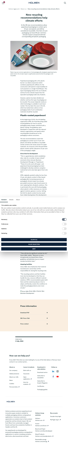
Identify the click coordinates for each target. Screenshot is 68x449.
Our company (13, 370)
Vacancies (26, 373)
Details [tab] (11, 199)
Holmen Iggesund (14, 9)
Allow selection (34, 244)
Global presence (14, 373)
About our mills (13, 377)
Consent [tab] (4, 199)
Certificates (40, 386)
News (11, 380)
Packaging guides (42, 389)
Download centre (42, 372)
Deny (34, 249)
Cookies (11, 383)
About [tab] (18, 199)
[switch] (64, 224)
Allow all (34, 239)
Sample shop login (55, 416)
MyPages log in (54, 419)
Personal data (13, 387)
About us (23, 9)
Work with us (27, 370)
